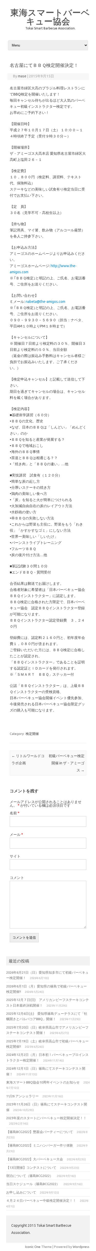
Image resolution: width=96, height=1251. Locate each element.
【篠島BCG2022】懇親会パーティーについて (39, 1132)
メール (16, 834)
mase (22, 76)
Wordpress (81, 1246)
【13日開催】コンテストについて (31, 1167)
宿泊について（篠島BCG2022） (29, 1175)
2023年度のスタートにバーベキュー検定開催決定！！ (46, 1118)
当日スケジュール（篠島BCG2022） (33, 1184)
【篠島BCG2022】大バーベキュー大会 (34, 1159)
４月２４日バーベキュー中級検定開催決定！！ (41, 1200)
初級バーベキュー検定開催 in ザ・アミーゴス (66, 763)
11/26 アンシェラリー (22, 1096)
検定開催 (32, 733)
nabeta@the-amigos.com (45, 302)
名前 (14, 813)
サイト (15, 856)
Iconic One (32, 1246)
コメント (17, 878)
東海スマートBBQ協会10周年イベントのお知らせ (43, 1082)
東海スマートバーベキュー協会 (50, 16)
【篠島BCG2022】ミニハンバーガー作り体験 (39, 1145)
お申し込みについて (21, 1192)
